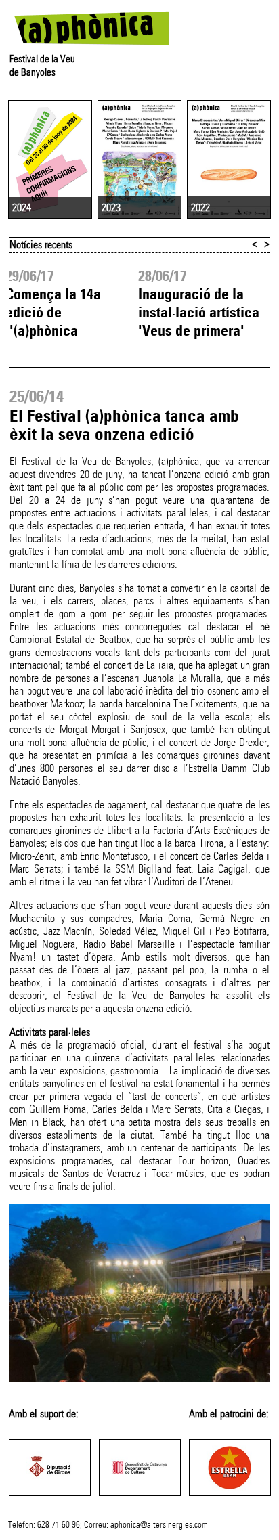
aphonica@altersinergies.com (159, 1525)
